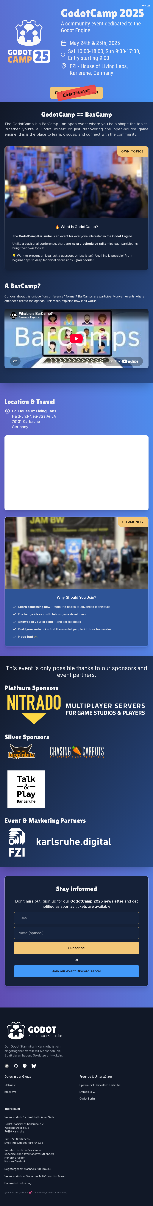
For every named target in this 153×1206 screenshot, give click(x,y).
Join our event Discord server (76, 971)
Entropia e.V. (87, 1091)
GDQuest (9, 1085)
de (148, 5)
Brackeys (10, 1091)
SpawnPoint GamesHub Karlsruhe (100, 1085)
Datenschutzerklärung (18, 1183)
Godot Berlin (87, 1098)
